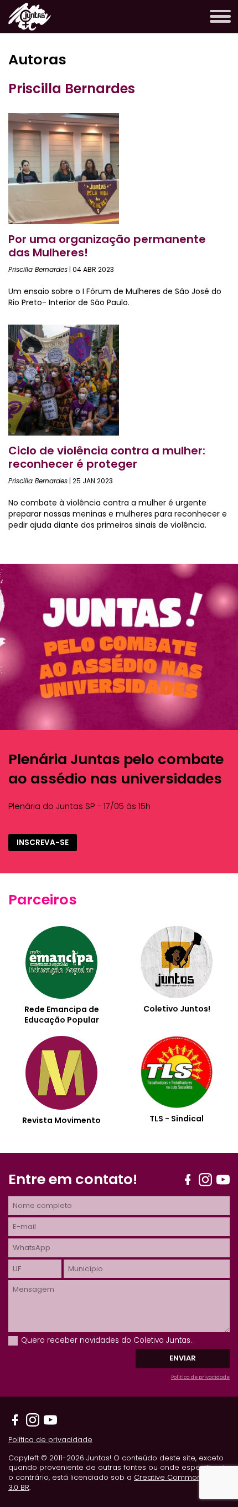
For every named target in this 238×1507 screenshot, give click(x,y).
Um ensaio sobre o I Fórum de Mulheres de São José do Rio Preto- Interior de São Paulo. (114, 297)
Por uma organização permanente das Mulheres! (107, 245)
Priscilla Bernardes (38, 269)
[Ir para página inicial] (29, 27)
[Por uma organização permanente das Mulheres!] (63, 221)
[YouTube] (223, 1179)
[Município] (147, 1268)
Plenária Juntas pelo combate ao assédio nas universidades (116, 769)
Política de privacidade (200, 1377)
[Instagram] (205, 1179)
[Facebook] (187, 1179)
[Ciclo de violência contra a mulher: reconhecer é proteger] (63, 432)
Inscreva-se (43, 842)
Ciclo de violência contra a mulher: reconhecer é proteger (106, 457)
